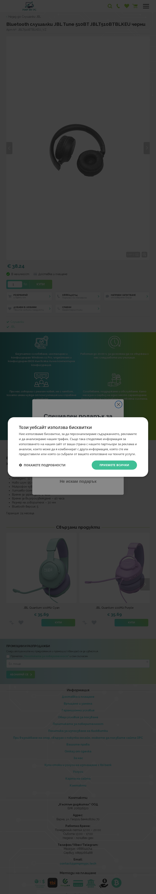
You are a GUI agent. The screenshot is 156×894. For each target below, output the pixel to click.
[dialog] (78, 447)
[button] (42, 465)
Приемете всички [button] (114, 465)
